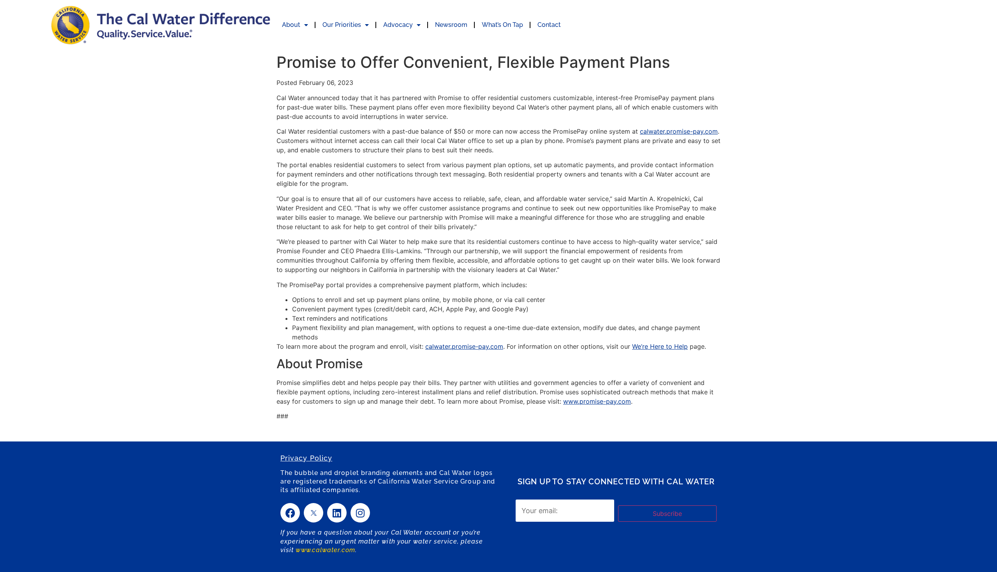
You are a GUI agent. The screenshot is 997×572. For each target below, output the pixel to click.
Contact (549, 24)
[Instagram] (360, 513)
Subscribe (667, 513)
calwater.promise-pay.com (679, 131)
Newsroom (451, 24)
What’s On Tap (502, 24)
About (291, 24)
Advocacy (398, 24)
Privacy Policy (306, 458)
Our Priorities (341, 24)
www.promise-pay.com (597, 401)
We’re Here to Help (660, 346)
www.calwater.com (325, 550)
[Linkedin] (337, 513)
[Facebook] (290, 513)
